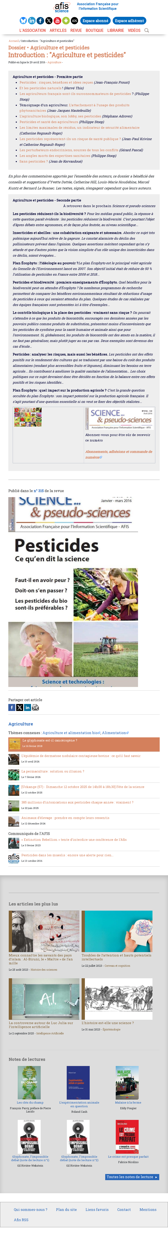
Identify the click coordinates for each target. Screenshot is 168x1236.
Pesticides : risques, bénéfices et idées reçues (56, 82)
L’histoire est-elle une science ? (108, 1023)
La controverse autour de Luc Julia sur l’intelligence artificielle (41, 1025)
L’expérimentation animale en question (79, 1104)
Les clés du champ (30, 1102)
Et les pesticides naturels (40, 88)
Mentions (148, 1209)
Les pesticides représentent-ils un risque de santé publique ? (70, 139)
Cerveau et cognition (117, 965)
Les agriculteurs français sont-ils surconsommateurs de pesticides (75, 93)
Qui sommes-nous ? (30, 1209)
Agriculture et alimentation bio (70, 732)
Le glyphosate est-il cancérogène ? (50, 740)
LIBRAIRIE (115, 30)
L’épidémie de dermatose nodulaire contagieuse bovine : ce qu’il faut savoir (81, 756)
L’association (32, 30)
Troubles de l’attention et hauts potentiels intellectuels (116, 957)
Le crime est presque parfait (128, 1157)
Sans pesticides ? (33, 161)
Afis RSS (21, 1219)
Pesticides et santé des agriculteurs (48, 122)
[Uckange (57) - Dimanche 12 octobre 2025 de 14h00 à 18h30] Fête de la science (82, 787)
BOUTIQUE (94, 30)
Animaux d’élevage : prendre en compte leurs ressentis (65, 818)
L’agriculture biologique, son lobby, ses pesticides (60, 116)
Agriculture (54, 62)
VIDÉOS (134, 30)
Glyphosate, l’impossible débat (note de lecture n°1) (30, 1158)
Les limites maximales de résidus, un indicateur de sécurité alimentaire (79, 127)
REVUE (76, 30)
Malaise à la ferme (128, 1102)
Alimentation (114, 732)
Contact (124, 1209)
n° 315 (39, 490)
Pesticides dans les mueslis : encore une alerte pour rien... (67, 855)
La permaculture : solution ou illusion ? (52, 771)
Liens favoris (97, 1209)
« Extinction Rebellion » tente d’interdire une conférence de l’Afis (74, 840)
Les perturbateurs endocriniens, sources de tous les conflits (68, 150)
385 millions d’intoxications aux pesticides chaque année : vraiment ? (77, 802)
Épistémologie (111, 1029)
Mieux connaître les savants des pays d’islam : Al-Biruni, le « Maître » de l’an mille (41, 959)
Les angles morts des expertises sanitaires (54, 155)
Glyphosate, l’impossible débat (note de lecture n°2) (79, 1158)
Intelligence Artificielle (50, 1033)
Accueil (14, 41)
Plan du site (66, 1209)
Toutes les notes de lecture (130, 1176)
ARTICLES (58, 30)
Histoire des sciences (44, 969)
